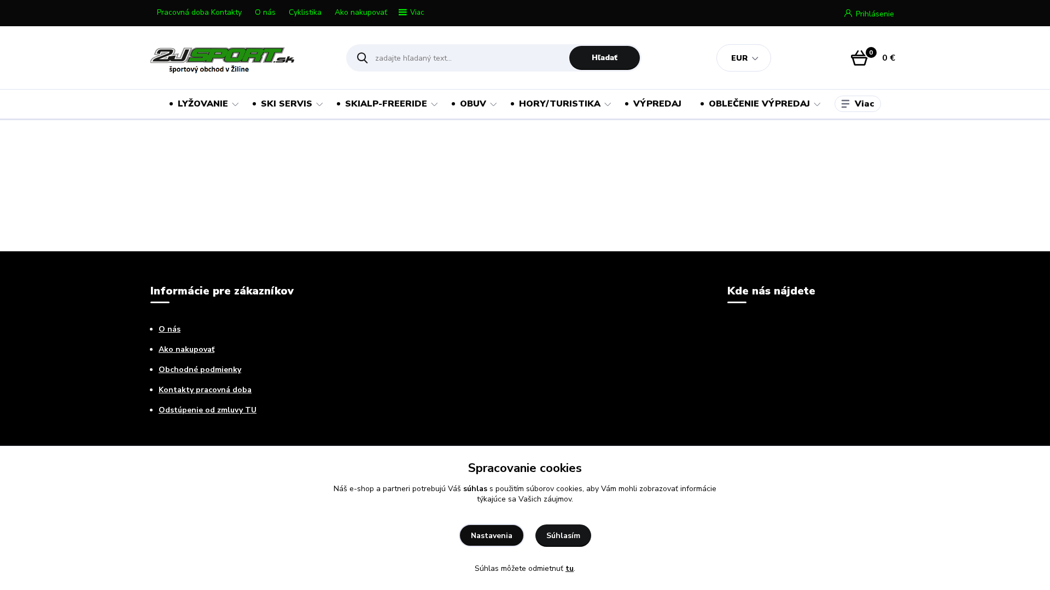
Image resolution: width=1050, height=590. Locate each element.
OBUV (473, 104)
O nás (265, 12)
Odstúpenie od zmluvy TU (207, 410)
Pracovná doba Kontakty (199, 12)
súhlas (475, 488)
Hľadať (604, 57)
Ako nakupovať (361, 12)
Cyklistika (305, 12)
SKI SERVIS (286, 104)
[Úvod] (238, 57)
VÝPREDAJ (657, 104)
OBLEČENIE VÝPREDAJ (759, 104)
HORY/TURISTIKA (559, 104)
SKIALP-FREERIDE (386, 104)
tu (569, 568)
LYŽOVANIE (203, 104)
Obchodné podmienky (200, 369)
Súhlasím (563, 535)
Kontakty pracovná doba (205, 390)
